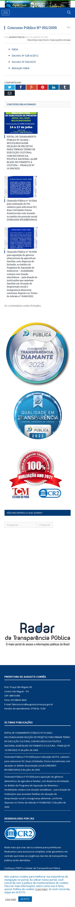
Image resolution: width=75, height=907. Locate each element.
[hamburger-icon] (6, 12)
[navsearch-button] (68, 12)
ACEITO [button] (25, 899)
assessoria (28, 851)
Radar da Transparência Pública (43, 868)
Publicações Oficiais (60, 40)
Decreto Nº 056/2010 (24, 61)
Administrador (17, 37)
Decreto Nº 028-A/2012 (25, 55)
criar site (25, 847)
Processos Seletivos (38, 40)
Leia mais (41, 889)
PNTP (19, 868)
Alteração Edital (20, 68)
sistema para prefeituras (47, 847)
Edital (15, 49)
